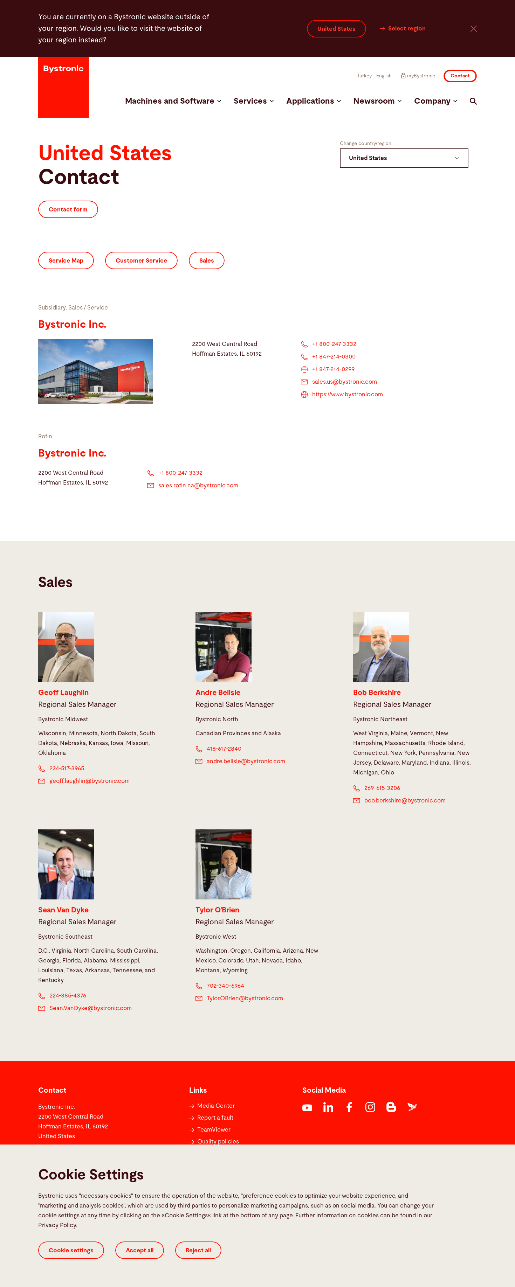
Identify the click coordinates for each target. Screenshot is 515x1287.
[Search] (473, 101)
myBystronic (421, 76)
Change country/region (365, 143)
